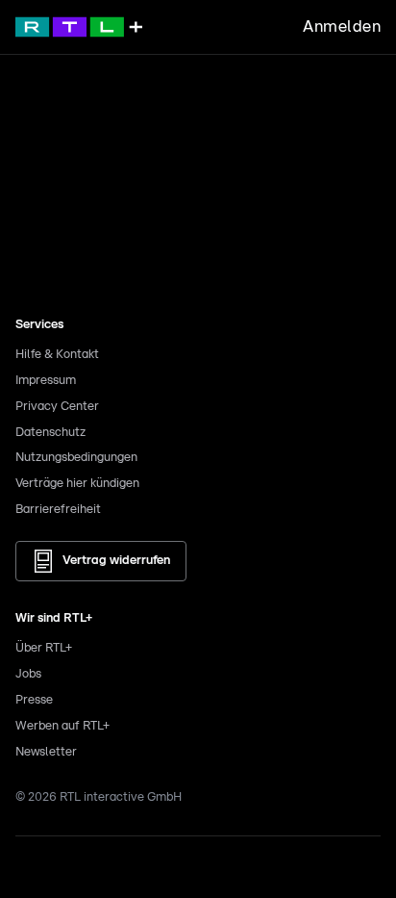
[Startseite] (78, 27)
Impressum (45, 380)
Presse (34, 700)
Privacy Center (57, 406)
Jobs (28, 674)
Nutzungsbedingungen (76, 457)
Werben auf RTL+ (62, 726)
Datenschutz (50, 432)
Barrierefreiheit (58, 509)
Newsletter (46, 752)
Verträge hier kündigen (77, 483)
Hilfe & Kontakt (57, 354)
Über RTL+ (43, 648)
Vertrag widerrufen (116, 560)
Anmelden (342, 26)
